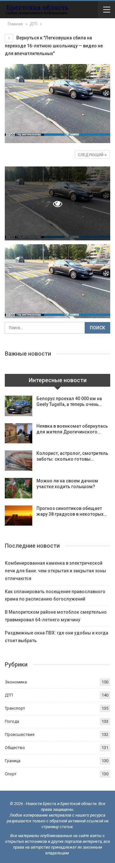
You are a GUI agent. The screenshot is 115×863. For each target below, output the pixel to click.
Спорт (11, 773)
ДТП (9, 695)
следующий (91, 155)
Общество (15, 747)
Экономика (16, 682)
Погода (12, 721)
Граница (12, 760)
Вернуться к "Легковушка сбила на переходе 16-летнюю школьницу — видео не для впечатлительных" (54, 45)
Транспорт (15, 708)
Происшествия (19, 734)
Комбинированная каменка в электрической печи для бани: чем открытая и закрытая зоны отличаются (55, 571)
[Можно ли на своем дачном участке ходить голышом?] (18, 488)
